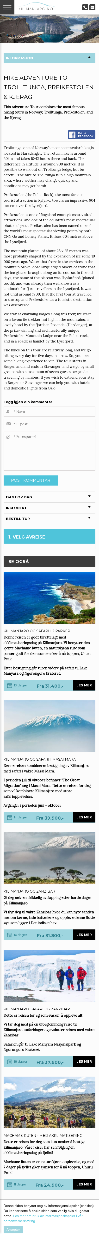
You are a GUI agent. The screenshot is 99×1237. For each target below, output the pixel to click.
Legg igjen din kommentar (28, 402)
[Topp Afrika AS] (36, 6)
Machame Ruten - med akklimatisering (43, 1135)
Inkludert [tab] (16, 508)
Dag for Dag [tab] (19, 497)
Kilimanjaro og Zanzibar (29, 891)
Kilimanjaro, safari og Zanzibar (37, 1009)
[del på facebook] (81, 134)
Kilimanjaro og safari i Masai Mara (40, 759)
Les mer (84, 685)
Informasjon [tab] (19, 58)
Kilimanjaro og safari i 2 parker (37, 631)
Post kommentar (30, 480)
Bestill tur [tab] (18, 519)
